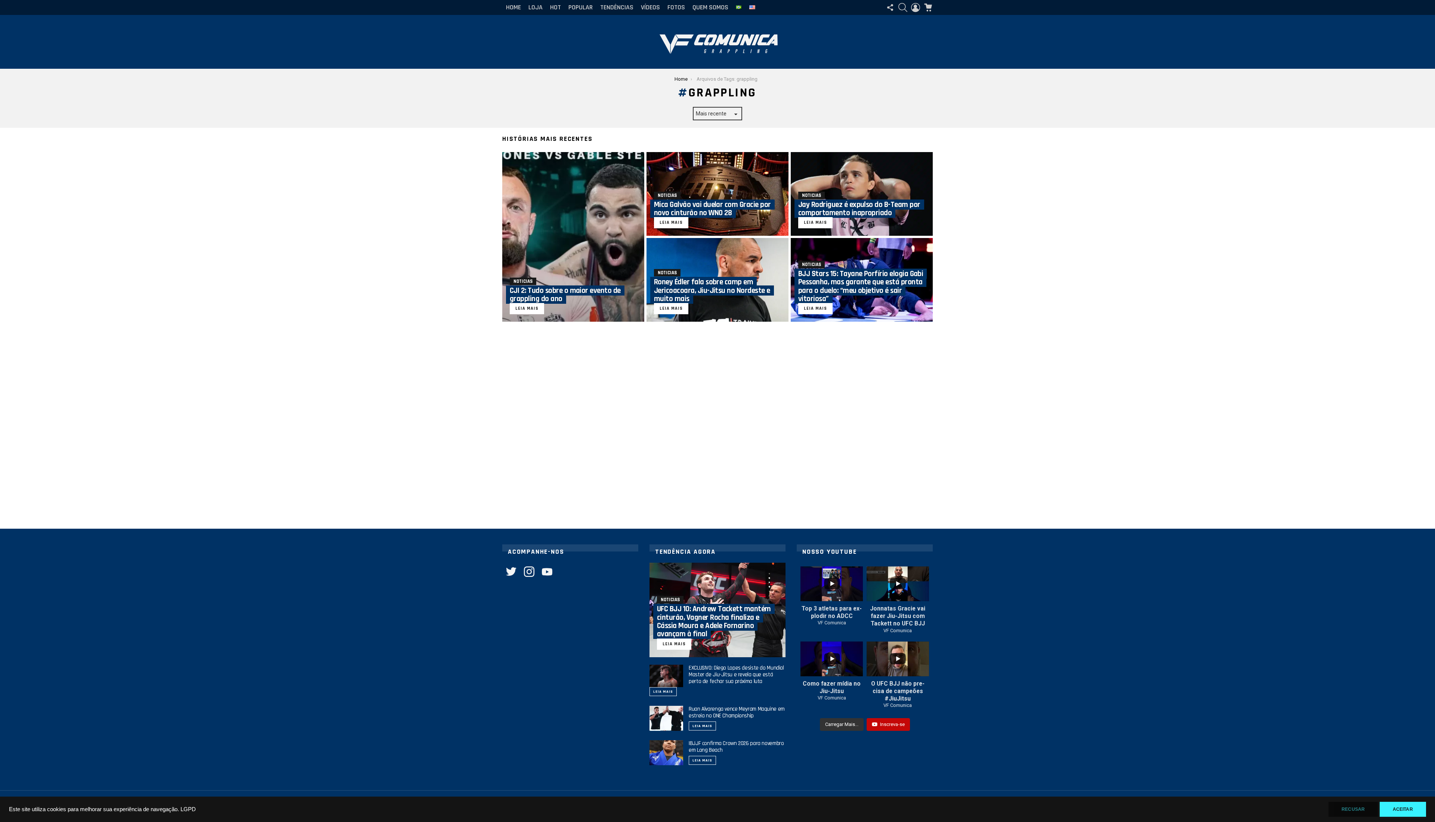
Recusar (1353, 809)
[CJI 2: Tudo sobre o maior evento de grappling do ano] (573, 237)
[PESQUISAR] (902, 7)
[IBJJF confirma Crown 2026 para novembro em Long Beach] (666, 753)
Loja (535, 7)
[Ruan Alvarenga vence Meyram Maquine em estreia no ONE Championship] (666, 718)
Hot (555, 7)
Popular (580, 7)
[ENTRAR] (915, 7)
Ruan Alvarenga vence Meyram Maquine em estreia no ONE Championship (737, 712)
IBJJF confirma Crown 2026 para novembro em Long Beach (736, 747)
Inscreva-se (892, 724)
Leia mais (663, 691)
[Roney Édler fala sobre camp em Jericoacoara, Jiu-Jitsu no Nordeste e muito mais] (717, 280)
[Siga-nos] (890, 7)
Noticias (523, 281)
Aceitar (1403, 809)
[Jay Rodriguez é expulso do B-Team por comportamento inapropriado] (862, 194)
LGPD (188, 809)
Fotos (676, 7)
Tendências (616, 7)
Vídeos (650, 7)
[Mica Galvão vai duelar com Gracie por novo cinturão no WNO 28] (717, 194)
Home (513, 7)
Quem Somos (710, 7)
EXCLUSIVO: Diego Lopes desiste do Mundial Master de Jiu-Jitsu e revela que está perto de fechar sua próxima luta (736, 674)
